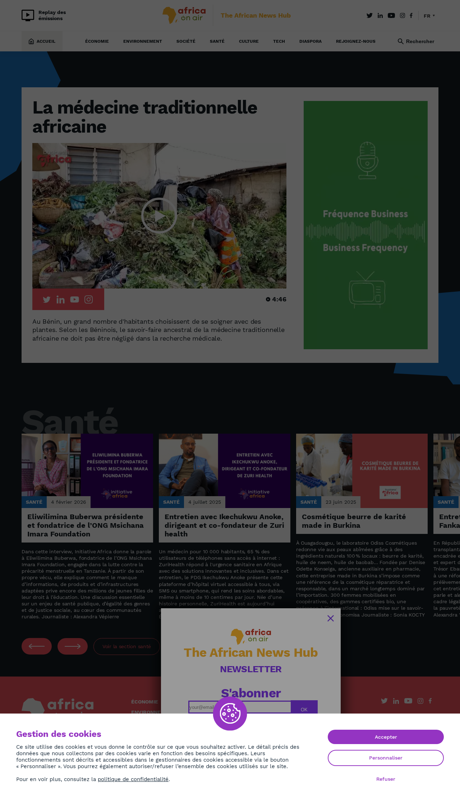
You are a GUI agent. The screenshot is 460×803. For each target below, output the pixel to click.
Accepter (386, 737)
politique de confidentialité (133, 779)
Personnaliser (385, 758)
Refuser (385, 779)
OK (304, 709)
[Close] (330, 618)
